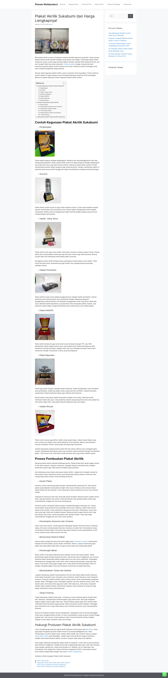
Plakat (39, 660)
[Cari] (130, 16)
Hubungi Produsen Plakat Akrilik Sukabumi (51, 117)
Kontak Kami (127, 4)
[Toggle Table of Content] (63, 83)
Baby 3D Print (99, 4)
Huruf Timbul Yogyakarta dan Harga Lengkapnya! (51, 664)
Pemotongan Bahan (46, 110)
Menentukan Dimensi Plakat (48, 108)
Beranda (62, 4)
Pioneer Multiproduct (46, 4)
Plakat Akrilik (45, 660)
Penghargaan (44, 88)
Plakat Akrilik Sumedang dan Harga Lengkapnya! (51, 666)
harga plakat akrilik (41, 636)
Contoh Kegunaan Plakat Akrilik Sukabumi (50, 86)
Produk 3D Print (87, 4)
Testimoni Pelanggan (113, 4)
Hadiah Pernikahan (45, 94)
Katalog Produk (73, 4)
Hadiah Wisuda (44, 100)
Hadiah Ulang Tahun (46, 92)
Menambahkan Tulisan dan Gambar (51, 112)
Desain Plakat (44, 104)
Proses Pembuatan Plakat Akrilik (47, 102)
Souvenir (42, 90)
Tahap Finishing (45, 114)
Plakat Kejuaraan (45, 98)
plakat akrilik (52, 662)
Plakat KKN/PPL (44, 96)
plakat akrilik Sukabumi (63, 662)
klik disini (89, 629)
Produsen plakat (69, 64)
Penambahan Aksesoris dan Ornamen (51, 106)
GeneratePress (99, 675)
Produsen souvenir (81, 541)
